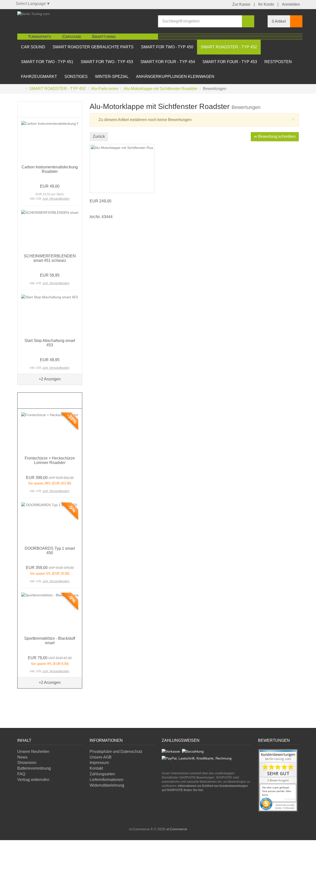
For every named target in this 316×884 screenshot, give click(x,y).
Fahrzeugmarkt (39, 76)
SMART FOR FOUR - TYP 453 (229, 62)
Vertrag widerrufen (33, 780)
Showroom (26, 762)
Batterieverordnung (34, 768)
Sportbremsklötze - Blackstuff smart (49, 640)
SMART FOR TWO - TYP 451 (47, 62)
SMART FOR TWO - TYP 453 (107, 62)
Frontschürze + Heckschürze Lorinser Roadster (50, 460)
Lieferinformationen (106, 780)
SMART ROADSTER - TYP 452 (229, 47)
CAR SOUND (33, 47)
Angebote (33, 400)
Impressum (99, 762)
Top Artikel (35, 108)
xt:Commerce (176, 829)
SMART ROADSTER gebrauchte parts (93, 47)
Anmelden (291, 4)
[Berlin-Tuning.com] (33, 13)
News (22, 757)
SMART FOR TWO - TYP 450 (167, 47)
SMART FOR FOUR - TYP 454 (167, 62)
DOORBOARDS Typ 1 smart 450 (50, 550)
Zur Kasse (241, 4)
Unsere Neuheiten (33, 751)
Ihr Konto (266, 4)
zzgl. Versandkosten (55, 198)
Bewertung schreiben (276, 136)
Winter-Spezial (112, 76)
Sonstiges (76, 76)
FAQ (21, 774)
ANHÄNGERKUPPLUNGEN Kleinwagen (175, 76)
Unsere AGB (101, 757)
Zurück (99, 136)
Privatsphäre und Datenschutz (116, 751)
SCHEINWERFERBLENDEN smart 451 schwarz (50, 258)
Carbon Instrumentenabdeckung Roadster (49, 169)
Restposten (278, 62)
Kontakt (96, 768)
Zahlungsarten (102, 774)
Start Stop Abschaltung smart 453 (49, 342)
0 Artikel (279, 21)
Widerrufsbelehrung (107, 785)
